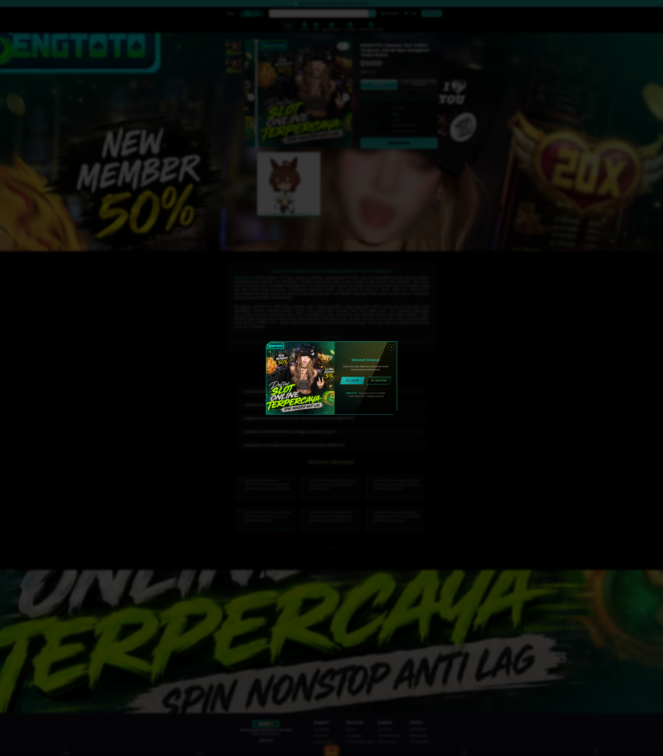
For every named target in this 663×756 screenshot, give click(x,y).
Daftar (381, 380)
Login (354, 380)
